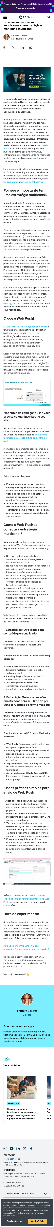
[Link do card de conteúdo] (22, 1098)
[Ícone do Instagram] (5, 1148)
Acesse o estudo (25, 7)
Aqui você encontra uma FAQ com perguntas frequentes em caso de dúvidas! (26, 947)
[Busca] (49, 17)
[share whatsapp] (31, 47)
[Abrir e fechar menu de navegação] (5, 17)
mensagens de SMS (13, 303)
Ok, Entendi (37, 1221)
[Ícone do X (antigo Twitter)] (24, 1148)
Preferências (14, 1221)
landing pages (10, 181)
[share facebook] (5, 47)
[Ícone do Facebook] (31, 1148)
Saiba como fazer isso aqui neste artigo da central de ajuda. (25, 438)
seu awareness (11, 249)
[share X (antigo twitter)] (14, 47)
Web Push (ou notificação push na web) (27, 326)
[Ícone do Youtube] (12, 1148)
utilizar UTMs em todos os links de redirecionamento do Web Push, (26, 899)
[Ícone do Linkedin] (18, 1148)
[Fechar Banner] (50, 4)
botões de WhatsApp (31, 181)
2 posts (27, 1014)
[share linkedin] (23, 47)
